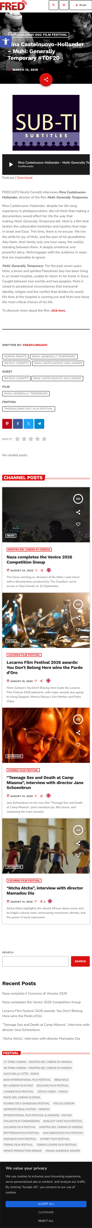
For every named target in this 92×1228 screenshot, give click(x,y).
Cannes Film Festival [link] (23, 770)
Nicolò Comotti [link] (16, 378)
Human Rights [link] (15, 356)
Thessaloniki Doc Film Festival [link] (38, 35)
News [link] (11, 535)
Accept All (46, 1204)
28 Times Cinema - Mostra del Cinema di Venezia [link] (38, 1068)
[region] (46, 1195)
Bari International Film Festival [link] (27, 1080)
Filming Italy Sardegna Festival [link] (27, 1103)
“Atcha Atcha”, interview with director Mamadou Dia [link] (45, 890)
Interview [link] (14, 756)
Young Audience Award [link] (62, 1151)
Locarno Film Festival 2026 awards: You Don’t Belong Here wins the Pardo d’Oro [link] (45, 667)
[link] (6, 41)
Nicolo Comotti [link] (16, 363)
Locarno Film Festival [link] (24, 655)
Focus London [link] (63, 1103)
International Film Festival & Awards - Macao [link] (38, 1115)
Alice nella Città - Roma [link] (21, 1074)
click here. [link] (58, 310)
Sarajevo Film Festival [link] (20, 1139)
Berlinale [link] (61, 1080)
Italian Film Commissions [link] (22, 1121)
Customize (46, 1212)
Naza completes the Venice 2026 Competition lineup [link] (39, 559)
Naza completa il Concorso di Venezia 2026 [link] (34, 993)
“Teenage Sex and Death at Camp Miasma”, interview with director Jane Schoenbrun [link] (45, 782)
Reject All (46, 1221)
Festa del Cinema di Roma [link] (22, 1097)
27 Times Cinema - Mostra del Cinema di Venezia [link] (38, 1062)
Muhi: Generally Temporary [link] (54, 356)
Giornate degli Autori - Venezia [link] (27, 1109)
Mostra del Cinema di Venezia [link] (29, 549)
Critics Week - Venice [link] (52, 1092)
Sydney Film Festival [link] (55, 1139)
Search (7, 952)
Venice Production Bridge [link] (23, 1151)
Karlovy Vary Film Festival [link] (63, 1121)
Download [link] (24, 178)
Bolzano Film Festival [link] (53, 1086)
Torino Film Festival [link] (18, 1145)
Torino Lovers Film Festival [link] (57, 1145)
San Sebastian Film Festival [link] (63, 1133)
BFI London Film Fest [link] (18, 1086)
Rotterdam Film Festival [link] (21, 1133)
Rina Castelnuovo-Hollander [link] (58, 363)
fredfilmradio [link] (35, 345)
